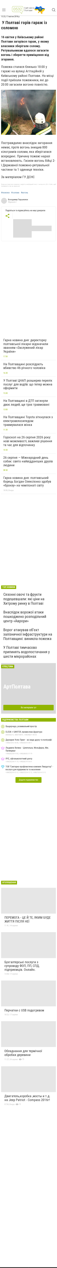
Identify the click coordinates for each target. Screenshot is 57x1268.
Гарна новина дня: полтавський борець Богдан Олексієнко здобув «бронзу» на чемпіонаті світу (27, 481)
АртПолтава (16, 686)
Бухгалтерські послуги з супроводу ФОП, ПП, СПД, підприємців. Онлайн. (21, 966)
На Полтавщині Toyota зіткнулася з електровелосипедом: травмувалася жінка (28, 421)
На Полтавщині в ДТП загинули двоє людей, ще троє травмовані (26, 402)
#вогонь (24, 192)
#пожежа (5, 192)
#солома (15, 192)
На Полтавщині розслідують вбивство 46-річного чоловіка (24, 366)
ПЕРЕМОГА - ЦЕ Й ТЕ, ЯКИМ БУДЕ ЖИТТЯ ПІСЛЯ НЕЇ (27, 919)
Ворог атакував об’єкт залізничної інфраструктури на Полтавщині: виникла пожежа (27, 634)
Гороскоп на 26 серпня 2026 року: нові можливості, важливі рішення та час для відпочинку (27, 441)
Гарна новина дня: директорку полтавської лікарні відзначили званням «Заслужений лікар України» (25, 345)
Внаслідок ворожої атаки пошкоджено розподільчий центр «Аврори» (24, 616)
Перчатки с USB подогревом (24, 1010)
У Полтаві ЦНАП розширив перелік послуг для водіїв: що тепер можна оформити (27, 384)
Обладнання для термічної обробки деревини (23, 1053)
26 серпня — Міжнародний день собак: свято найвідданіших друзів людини (28, 461)
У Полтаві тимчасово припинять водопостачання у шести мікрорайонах (26, 652)
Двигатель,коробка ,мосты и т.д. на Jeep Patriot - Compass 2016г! (27, 1098)
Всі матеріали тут (28, 707)
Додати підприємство (28, 780)
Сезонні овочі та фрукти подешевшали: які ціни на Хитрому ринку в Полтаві (23, 598)
